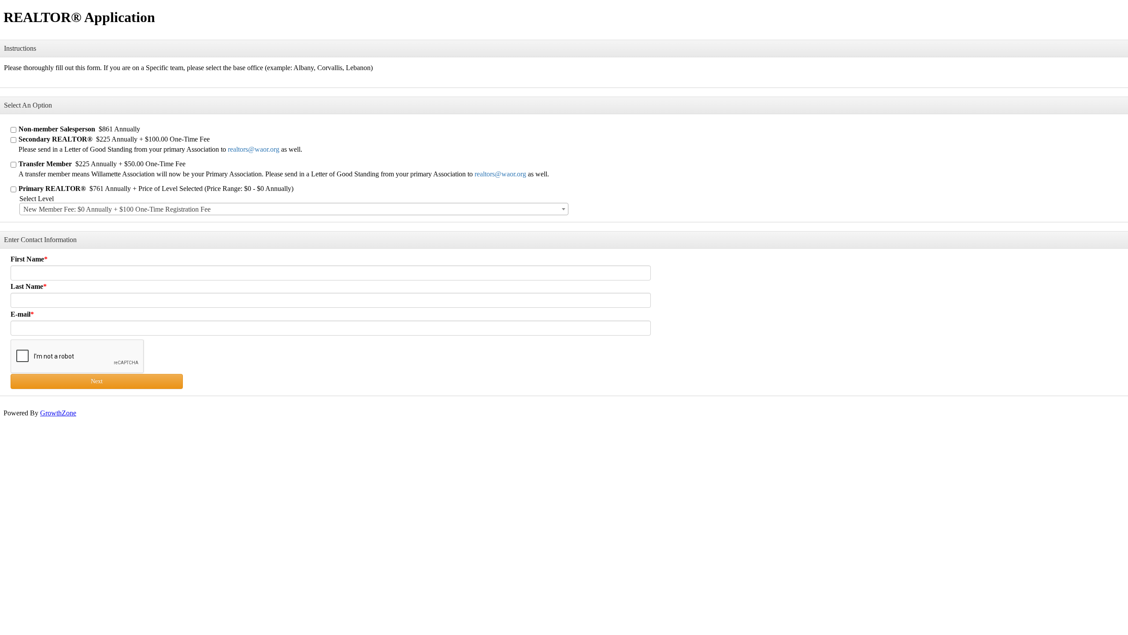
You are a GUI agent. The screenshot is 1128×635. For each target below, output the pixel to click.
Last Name (27, 286)
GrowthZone (58, 413)
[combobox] (293, 209)
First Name (27, 259)
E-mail (20, 314)
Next (97, 381)
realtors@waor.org (253, 149)
